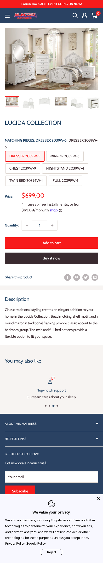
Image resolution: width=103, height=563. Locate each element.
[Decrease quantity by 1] (27, 225)
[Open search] (75, 15)
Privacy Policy (15, 543)
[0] (94, 15)
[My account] (84, 15)
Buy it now (51, 258)
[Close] (98, 498)
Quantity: (12, 225)
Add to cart (52, 243)
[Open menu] (7, 16)
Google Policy (36, 543)
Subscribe (20, 491)
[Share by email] (95, 277)
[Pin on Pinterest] (76, 277)
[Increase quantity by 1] (52, 225)
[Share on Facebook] (67, 277)
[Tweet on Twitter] (85, 277)
